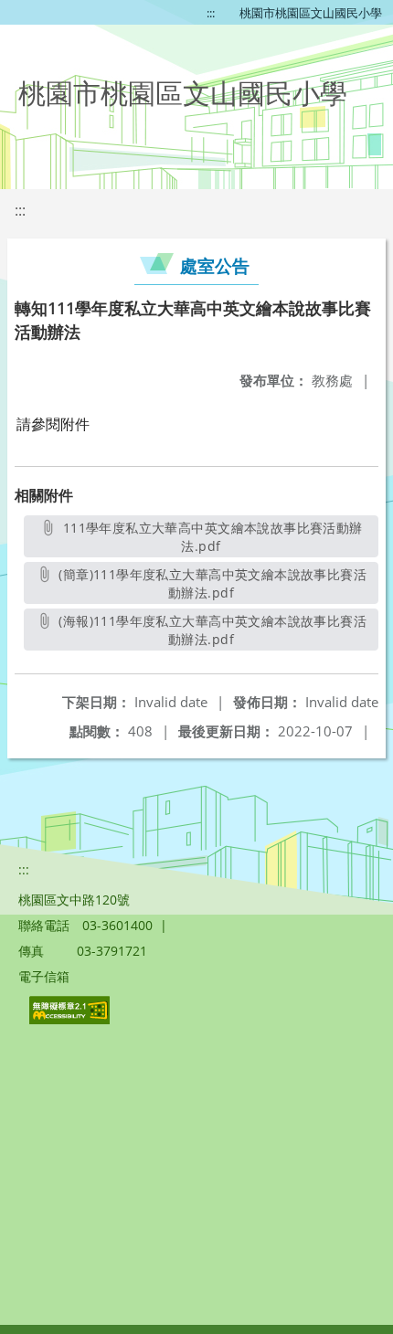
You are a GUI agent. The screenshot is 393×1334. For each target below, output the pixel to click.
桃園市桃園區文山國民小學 (310, 13)
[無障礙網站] (71, 1019)
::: (211, 13)
